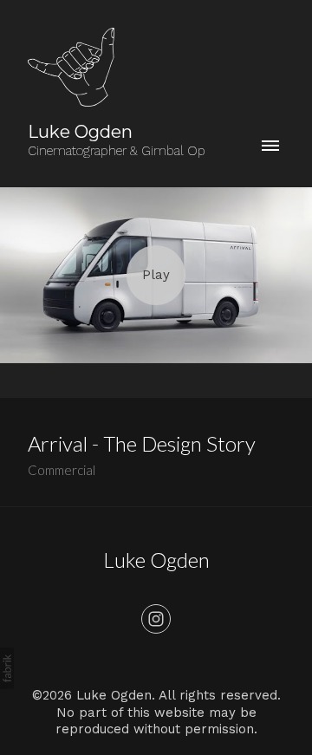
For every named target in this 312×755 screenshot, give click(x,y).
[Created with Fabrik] (7, 668)
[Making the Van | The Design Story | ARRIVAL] (156, 275)
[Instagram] (156, 619)
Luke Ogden (156, 559)
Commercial (61, 470)
